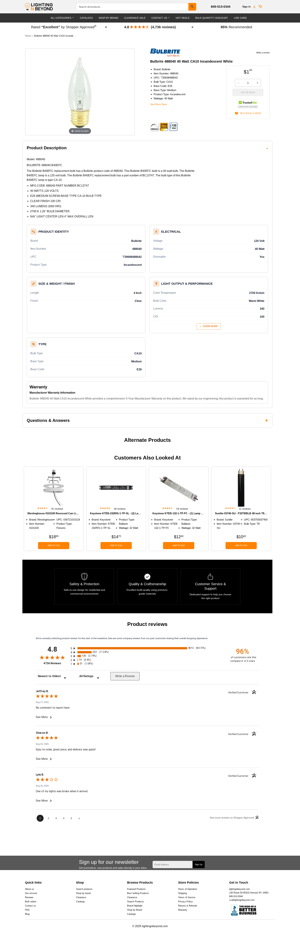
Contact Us (159, 17)
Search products (84, 889)
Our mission (31, 893)
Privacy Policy (185, 901)
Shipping (182, 893)
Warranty (182, 910)
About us (29, 889)
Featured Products (136, 889)
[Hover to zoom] (79, 91)
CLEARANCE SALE (134, 17)
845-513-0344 (220, 6)
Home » (29, 36)
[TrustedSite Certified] (248, 104)
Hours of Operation (187, 889)
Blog (27, 914)
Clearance (81, 897)
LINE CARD (240, 17)
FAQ (27, 910)
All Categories (61, 17)
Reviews (29, 897)
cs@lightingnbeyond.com (242, 900)
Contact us (30, 905)
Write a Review (125, 676)
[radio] (147, 648)
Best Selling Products (138, 893)
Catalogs (86, 17)
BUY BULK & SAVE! (249, 113)
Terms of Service (186, 897)
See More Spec (158, 104)
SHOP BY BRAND (108, 17)
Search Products (135, 901)
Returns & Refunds (187, 905)
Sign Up (198, 864)
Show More (210, 326)
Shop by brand (83, 893)
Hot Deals (182, 17)
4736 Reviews (56, 663)
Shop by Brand (134, 910)
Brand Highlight (134, 905)
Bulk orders (30, 901)
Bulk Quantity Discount (211, 17)
